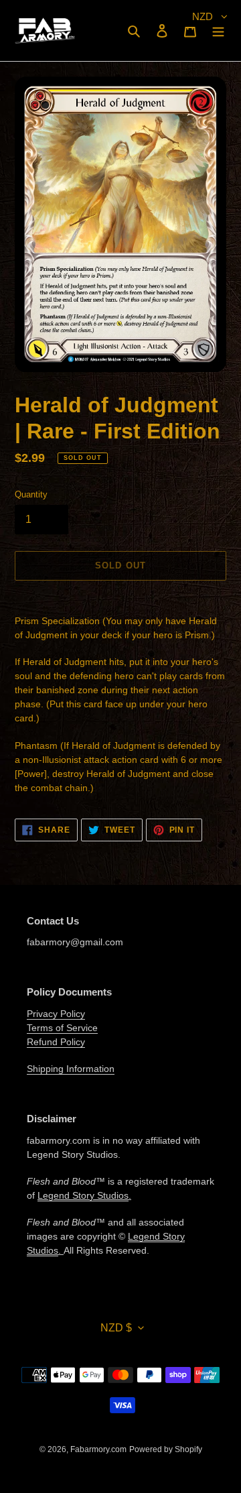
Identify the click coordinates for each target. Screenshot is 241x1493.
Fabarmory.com (98, 1449)
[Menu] (218, 30)
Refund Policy (56, 1041)
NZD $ (116, 1327)
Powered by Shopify (165, 1449)
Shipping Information (70, 1068)
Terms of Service (62, 1027)
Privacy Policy (56, 1013)
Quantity (31, 494)
